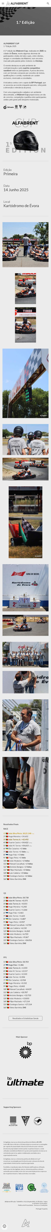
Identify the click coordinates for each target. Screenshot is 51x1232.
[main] (25, 21)
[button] (3, 3)
